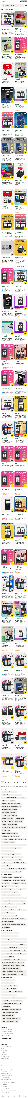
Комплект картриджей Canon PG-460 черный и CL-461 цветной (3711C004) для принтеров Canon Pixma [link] (7, 183)
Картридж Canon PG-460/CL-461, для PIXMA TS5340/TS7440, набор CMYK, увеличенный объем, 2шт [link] (7, 596)
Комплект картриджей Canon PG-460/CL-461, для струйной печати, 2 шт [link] (20, 31)
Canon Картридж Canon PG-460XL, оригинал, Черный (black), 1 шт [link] (7, 314)
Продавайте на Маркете (6, 1031)
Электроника (4, 1054)
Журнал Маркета (5, 1088)
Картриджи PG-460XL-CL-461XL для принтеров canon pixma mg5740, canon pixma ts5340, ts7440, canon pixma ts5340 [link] (7, 234)
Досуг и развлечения (6, 1046)
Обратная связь (4, 1084)
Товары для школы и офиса (7, 1069)
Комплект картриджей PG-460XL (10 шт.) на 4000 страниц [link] (20, 261)
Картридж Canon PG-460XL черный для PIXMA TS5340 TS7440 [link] (7, 543)
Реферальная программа (6, 1041)
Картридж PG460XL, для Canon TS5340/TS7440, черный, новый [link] (19, 183)
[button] (26, 5)
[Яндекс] (11, 1093)
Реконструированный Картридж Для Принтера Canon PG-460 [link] (7, 288)
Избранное (14, 1096)
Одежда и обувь (5, 1056)
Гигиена (3, 1052)
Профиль (25, 1096)
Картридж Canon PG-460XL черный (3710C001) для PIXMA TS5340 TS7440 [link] (7, 569)
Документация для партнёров (8, 1033)
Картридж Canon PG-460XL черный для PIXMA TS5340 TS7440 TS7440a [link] (20, 390)
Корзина (19, 1096)
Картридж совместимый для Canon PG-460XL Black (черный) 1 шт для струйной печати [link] (7, 466)
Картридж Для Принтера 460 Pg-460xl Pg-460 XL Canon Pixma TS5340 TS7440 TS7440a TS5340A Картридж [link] (20, 314)
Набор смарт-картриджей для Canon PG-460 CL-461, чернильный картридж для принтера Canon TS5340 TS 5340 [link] (7, 260)
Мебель (3, 1048)
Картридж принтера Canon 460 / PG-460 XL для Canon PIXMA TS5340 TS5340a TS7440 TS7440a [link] (20, 441)
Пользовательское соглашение (8, 1082)
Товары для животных (6, 1073)
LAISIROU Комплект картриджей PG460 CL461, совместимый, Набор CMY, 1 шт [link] (20, 646)
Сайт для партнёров (5, 1035)
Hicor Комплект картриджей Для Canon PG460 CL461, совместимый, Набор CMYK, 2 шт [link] (7, 441)
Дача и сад (3, 1065)
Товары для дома (5, 1058)
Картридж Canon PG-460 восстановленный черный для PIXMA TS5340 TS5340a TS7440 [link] (7, 364)
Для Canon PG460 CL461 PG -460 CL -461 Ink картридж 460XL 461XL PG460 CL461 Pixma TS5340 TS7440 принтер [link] (20, 82)
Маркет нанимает (5, 1086)
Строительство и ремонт (6, 1075)
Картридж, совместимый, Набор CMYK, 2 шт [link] (6, 132)
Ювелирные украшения (6, 1079)
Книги (2, 1067)
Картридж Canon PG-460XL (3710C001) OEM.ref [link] (20, 748)
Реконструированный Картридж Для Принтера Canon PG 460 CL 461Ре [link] (7, 773)
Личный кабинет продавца (7, 1029)
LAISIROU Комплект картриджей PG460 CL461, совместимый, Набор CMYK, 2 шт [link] (6, 31)
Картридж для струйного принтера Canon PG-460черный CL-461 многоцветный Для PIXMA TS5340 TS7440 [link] (7, 723)
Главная (3, 1096)
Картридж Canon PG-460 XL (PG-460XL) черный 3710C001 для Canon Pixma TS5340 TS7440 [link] (20, 132)
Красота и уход (4, 1062)
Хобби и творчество (5, 1064)
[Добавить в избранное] (12, 13)
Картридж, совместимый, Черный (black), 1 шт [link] (20, 57)
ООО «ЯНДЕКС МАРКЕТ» (10, 1090)
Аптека (2, 1060)
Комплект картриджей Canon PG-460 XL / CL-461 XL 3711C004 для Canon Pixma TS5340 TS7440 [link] (20, 698)
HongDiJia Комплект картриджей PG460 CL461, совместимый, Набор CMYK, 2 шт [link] (20, 288)
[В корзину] (12, 26)
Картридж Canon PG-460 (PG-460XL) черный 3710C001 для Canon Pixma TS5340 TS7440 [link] (7, 107)
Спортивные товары (5, 1071)
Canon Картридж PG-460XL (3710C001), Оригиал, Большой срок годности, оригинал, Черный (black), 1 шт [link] (7, 82)
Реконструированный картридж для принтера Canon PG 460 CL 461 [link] (7, 339)
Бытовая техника (5, 1050)
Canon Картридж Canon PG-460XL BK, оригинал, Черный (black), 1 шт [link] (7, 516)
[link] (9, 792)
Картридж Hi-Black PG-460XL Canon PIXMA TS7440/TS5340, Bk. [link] (7, 57)
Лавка (8, 1096)
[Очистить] (22, 5)
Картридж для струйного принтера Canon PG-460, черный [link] (7, 209)
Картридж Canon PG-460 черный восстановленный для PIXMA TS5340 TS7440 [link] (7, 390)
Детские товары (5, 1077)
